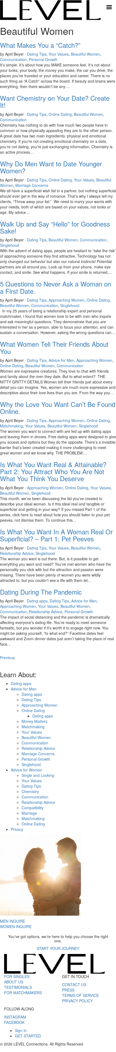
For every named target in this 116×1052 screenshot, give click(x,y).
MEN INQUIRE (12, 921)
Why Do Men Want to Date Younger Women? (51, 167)
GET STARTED (28, 1035)
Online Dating (60, 114)
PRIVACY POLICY (77, 1000)
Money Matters (34, 721)
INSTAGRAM (15, 1017)
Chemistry (30, 791)
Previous (7, 657)
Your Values (59, 54)
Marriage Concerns (31, 185)
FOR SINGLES (16, 976)
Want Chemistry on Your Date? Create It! (55, 101)
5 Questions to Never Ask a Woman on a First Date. (55, 287)
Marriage (29, 813)
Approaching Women (66, 300)
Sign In (21, 1030)
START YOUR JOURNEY (58, 948)
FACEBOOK (14, 1022)
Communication (13, 59)
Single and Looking (38, 775)
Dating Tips (36, 54)
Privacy (17, 829)
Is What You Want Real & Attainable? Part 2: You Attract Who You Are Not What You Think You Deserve (53, 471)
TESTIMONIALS (18, 987)
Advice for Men (61, 360)
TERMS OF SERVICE (80, 995)
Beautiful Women (85, 54)
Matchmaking (11, 426)
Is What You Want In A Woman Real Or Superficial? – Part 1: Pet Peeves (56, 535)
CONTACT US (74, 984)
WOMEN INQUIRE (16, 926)
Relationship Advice (16, 553)
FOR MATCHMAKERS (23, 992)
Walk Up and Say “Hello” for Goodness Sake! (55, 227)
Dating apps (37, 600)
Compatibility (32, 807)
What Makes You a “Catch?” (40, 45)
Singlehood (9, 245)
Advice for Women (26, 770)
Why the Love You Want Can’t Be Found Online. (57, 407)
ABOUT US (13, 981)
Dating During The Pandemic (41, 591)
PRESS (68, 990)
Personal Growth (43, 59)
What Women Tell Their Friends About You (54, 347)
